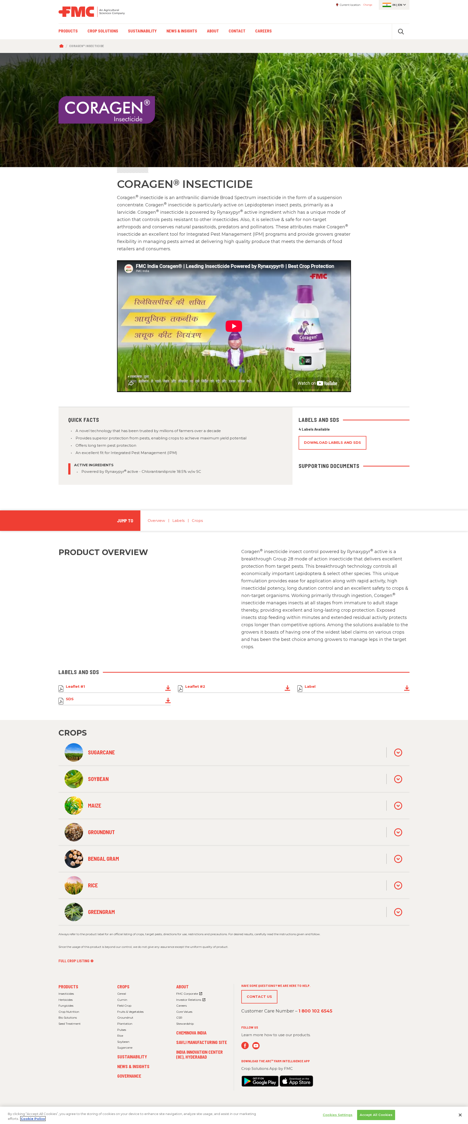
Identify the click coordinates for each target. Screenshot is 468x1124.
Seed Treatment (69, 1023)
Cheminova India (191, 1032)
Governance (129, 1076)
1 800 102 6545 (315, 1011)
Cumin (122, 1000)
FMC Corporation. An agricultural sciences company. (91, 11)
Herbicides (65, 1000)
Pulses (121, 1030)
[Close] (460, 1115)
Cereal (121, 993)
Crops (197, 520)
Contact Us (259, 996)
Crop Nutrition (68, 1011)
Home (62, 46)
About (182, 986)
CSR (179, 1017)
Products (68, 986)
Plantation (124, 1023)
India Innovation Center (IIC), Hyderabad (199, 1054)
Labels (178, 520)
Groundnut (125, 1017)
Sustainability (132, 1056)
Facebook (245, 1045)
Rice (120, 1035)
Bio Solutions (67, 1017)
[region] (234, 1115)
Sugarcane (124, 1047)
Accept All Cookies (376, 1115)
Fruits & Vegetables (130, 1011)
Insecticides (66, 993)
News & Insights (133, 1066)
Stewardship (185, 1023)
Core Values (184, 1011)
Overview (156, 520)
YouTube (256, 1045)
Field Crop (124, 1005)
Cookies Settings (337, 1115)
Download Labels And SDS (332, 442)
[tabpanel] (234, 110)
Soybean (123, 1041)
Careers (181, 1005)
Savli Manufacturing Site (201, 1042)
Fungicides (65, 1005)
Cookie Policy (33, 1119)
